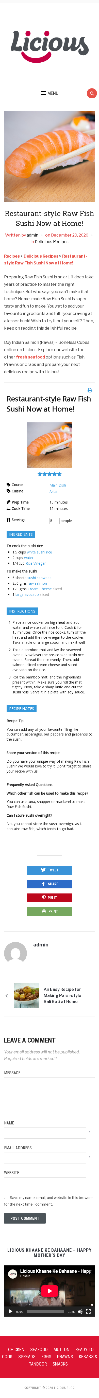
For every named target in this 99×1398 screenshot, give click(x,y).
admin (32, 235)
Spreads (27, 1356)
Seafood (39, 1349)
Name (9, 1123)
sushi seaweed (39, 577)
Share (53, 884)
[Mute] (80, 1311)
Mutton (62, 1349)
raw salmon (37, 583)
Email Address (18, 1147)
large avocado (27, 594)
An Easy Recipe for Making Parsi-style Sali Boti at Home (62, 995)
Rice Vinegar (36, 563)
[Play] (10, 1311)
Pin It (52, 898)
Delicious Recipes (52, 241)
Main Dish (58, 485)
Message (12, 1072)
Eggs (46, 1356)
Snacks (60, 1364)
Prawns (65, 1356)
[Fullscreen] (88, 1311)
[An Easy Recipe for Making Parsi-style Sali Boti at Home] (26, 995)
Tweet (53, 870)
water (29, 557)
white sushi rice (39, 552)
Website (11, 1172)
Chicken (16, 1349)
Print (53, 911)
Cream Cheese (40, 588)
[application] (49, 1291)
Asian (54, 491)
